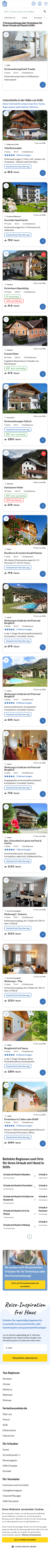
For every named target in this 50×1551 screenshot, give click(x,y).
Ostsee (6, 1384)
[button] (46, 3)
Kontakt (7, 1471)
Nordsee (7, 1378)
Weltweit (8, 1394)
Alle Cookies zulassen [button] (25, 1540)
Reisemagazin (10, 1460)
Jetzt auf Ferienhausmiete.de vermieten (25, 1285)
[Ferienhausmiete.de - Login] (40, 3)
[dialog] (25, 1528)
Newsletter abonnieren (25, 1357)
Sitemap (7, 1400)
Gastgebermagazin (12, 1490)
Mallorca (7, 1389)
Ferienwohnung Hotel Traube (19, 69)
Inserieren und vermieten (16, 1484)
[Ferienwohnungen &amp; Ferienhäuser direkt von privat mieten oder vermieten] (4, 3)
